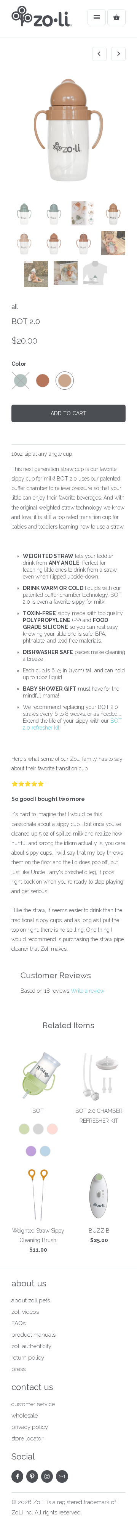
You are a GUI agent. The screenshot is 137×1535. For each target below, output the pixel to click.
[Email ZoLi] (62, 1476)
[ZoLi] (41, 21)
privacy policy (29, 1427)
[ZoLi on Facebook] (17, 1476)
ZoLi (39, 1502)
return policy (27, 1357)
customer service (33, 1404)
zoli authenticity (31, 1346)
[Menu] (97, 17)
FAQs (18, 1323)
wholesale (24, 1415)
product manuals (33, 1334)
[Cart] (116, 17)
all (14, 306)
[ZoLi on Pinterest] (32, 1476)
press (18, 1369)
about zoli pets (30, 1300)
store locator (27, 1438)
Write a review (87, 991)
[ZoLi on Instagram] (47, 1476)
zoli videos (25, 1311)
